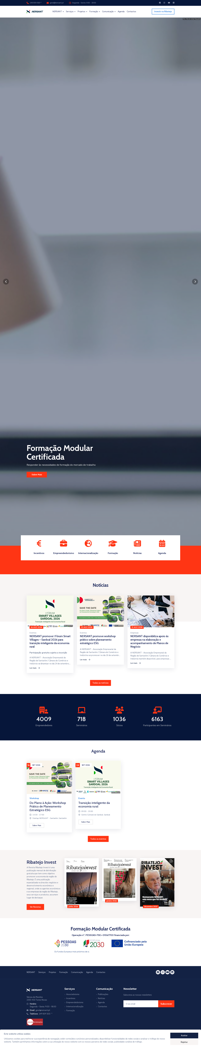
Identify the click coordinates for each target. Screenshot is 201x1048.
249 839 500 (35, 3)
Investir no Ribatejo (163, 11)
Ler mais (35, 668)
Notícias (101, 998)
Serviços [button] (70, 12)
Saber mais (36, 825)
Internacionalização (74, 1006)
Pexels (172, 625)
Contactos (131, 12)
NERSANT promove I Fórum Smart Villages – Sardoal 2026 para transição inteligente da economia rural (50, 641)
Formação (63, 972)
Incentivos (70, 998)
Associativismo (72, 994)
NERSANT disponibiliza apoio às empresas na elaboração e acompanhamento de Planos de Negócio (149, 641)
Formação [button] (94, 12)
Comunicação (77, 972)
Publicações (103, 994)
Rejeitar (184, 1042)
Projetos (52, 972)
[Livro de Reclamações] (35, 1022)
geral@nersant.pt (56, 3)
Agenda (121, 12)
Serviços (42, 972)
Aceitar (184, 1035)
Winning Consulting (65, 792)
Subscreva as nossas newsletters (137, 995)
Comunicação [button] (108, 12)
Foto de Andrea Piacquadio (193, 19)
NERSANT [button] (57, 12)
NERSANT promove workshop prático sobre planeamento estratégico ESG (98, 639)
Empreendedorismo (74, 1002)
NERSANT (70, 625)
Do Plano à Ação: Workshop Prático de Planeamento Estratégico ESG (48, 806)
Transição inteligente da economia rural (94, 804)
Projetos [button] (82, 12)
